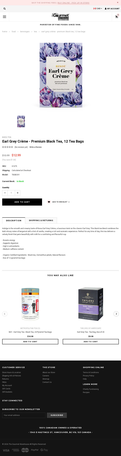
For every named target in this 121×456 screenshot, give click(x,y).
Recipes (86, 392)
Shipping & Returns (41, 220)
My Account (7, 385)
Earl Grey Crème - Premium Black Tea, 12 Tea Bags (63, 32)
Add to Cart (30, 342)
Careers (45, 376)
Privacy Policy (88, 376)
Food (14, 32)
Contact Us (47, 382)
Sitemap (45, 379)
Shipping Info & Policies (11, 376)
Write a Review (36, 147)
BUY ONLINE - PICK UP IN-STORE (73, 3)
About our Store (48, 372)
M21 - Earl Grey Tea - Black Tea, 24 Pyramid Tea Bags (30, 332)
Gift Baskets (7, 392)
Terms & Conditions (91, 372)
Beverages (25, 32)
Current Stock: (13, 181)
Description (13, 220)
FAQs (4, 382)
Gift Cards (6, 389)
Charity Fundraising (91, 389)
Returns (5, 379)
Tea (35, 32)
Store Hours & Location (11, 372)
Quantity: (5, 188)
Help (84, 379)
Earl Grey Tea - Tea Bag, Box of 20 (90, 332)
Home (4, 32)
